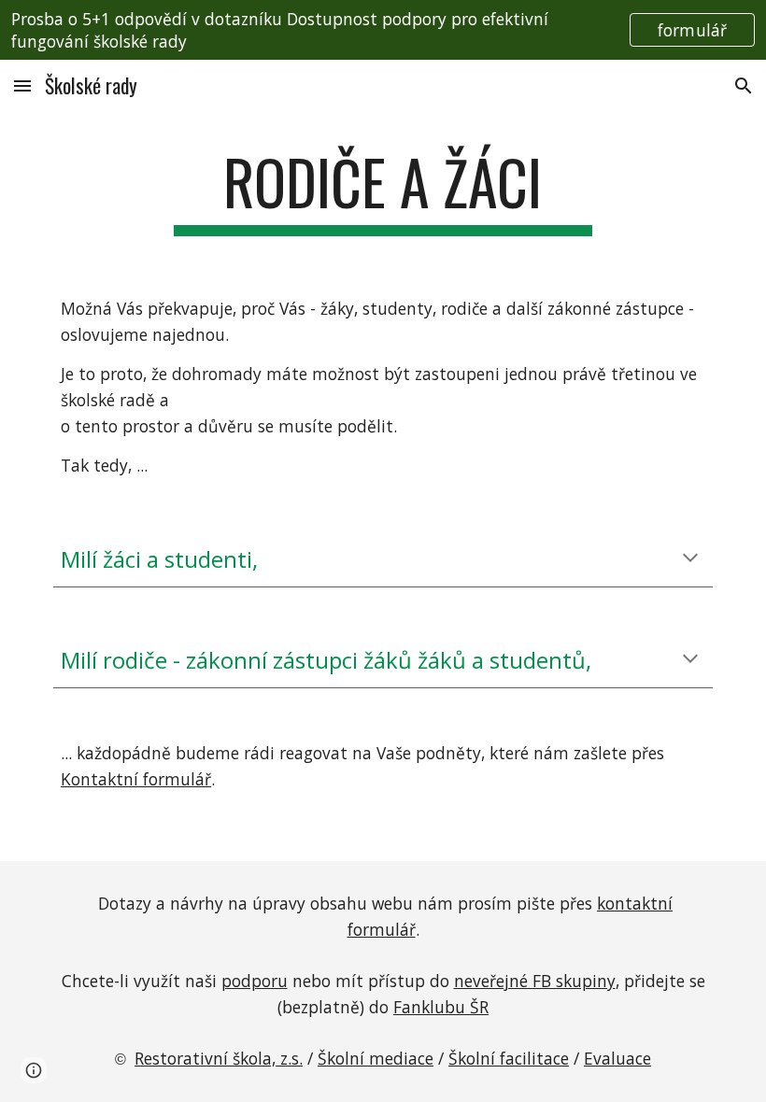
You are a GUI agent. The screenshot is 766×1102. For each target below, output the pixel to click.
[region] (383, 30)
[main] (383, 191)
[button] (22, 85)
